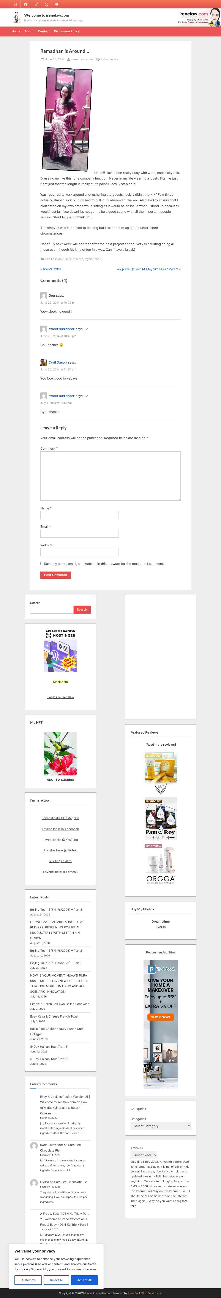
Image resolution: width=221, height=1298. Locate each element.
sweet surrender (82, 59)
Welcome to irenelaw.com (46, 15)
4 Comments (109, 59)
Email (45, 527)
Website (46, 545)
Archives (137, 1148)
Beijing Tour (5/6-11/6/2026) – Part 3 (56, 909)
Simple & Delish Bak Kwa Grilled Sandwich (59, 1004)
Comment (49, 448)
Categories (138, 1119)
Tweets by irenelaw (60, 697)
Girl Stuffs (70, 259)
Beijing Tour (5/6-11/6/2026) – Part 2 (56, 950)
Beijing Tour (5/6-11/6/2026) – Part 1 (56, 963)
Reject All (56, 1280)
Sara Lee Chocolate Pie (70, 1182)
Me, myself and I (90, 259)
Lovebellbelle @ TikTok (60, 850)
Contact (44, 31)
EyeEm (161, 927)
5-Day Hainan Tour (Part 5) (49, 1059)
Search (35, 603)
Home (16, 31)
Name (46, 508)
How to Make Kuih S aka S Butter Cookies (63, 1107)
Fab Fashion (53, 259)
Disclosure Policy (67, 31)
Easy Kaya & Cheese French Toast (54, 1016)
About (29, 31)
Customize (28, 1280)
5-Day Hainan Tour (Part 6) (49, 1046)
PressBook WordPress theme (145, 1293)
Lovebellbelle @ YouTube (60, 839)
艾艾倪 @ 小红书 (60, 861)
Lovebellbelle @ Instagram (60, 818)
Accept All (84, 1280)
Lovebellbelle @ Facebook (60, 829)
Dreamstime (161, 921)
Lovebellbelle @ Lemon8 (60, 872)
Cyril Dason (58, 362)
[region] (56, 1266)
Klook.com (60, 682)
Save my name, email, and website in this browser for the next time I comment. (104, 564)
